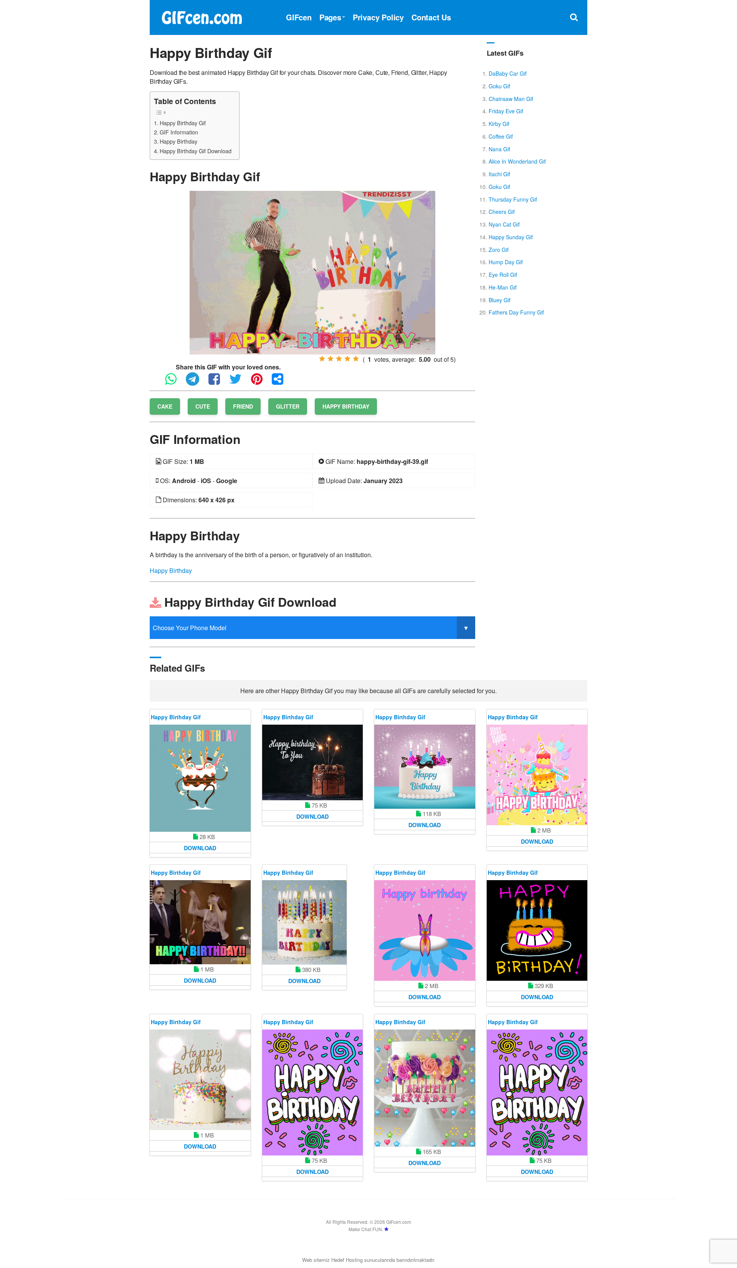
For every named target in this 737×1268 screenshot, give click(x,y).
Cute (202, 406)
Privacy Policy (378, 17)
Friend (243, 406)
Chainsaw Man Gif (511, 99)
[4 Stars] (347, 359)
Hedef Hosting (347, 1259)
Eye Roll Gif (503, 274)
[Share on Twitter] (239, 382)
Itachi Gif (499, 174)
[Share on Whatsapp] (174, 382)
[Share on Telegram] (196, 382)
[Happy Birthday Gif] (312, 271)
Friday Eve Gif (506, 111)
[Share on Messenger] (281, 382)
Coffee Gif (501, 136)
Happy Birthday (178, 141)
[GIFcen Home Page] (201, 16)
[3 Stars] (339, 359)
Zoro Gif (499, 249)
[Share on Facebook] (218, 382)
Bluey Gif (500, 300)
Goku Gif (499, 86)
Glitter (287, 406)
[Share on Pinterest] (260, 382)
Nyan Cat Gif (504, 224)
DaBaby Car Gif (508, 73)
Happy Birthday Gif (183, 123)
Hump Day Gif (506, 262)
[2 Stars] (330, 359)
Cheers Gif (502, 211)
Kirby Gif (499, 123)
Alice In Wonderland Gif (517, 161)
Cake (164, 406)
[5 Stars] (356, 359)
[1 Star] (322, 359)
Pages (330, 17)
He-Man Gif (503, 287)
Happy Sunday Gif (511, 237)
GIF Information (179, 132)
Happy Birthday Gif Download (195, 151)
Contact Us (431, 17)
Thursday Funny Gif (513, 199)
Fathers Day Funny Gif (516, 312)
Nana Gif (499, 149)
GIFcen (299, 17)
